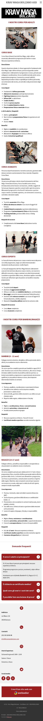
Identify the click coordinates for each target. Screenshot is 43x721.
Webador (9, 717)
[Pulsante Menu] (41, 2)
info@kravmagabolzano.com (10, 639)
